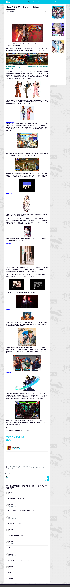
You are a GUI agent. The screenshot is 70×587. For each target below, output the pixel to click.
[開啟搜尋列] (55, 1)
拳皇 (10, 468)
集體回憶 (26, 468)
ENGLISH (51, 1)
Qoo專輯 (9, 466)
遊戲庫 (47, 1)
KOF (34, 467)
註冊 (60, 1)
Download (22, 467)
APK (14, 467)
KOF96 (37, 467)
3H (8, 467)
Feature (26, 467)
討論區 (8, 440)
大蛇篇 (7, 468)
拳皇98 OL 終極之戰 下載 (15, 437)
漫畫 (43, 1)
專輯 (19, 466)
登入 (64, 1)
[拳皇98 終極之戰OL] (27, 448)
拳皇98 (17, 468)
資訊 (33, 1)
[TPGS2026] (29, 2)
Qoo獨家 (13, 466)
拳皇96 (13, 468)
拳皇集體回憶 (23, 466)
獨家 (38, 1)
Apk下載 (17, 467)
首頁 (25, 1)
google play (30, 467)
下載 (46, 467)
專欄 (16, 466)
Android (11, 467)
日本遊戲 (28, 466)
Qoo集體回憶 (41, 467)
